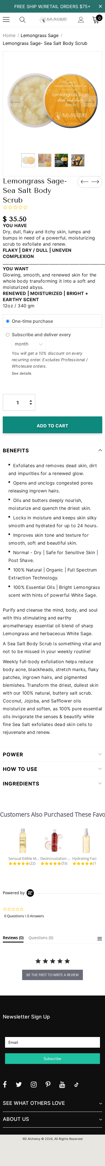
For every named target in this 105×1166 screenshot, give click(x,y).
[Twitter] (19, 1084)
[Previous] (15, 101)
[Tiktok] (76, 1084)
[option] (52, 101)
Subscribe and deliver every (42, 334)
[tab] (13, 939)
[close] (100, 6)
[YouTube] (62, 1084)
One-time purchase (32, 321)
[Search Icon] (28, 19)
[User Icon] (81, 20)
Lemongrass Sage (40, 35)
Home (9, 35)
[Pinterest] (48, 1084)
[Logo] (53, 19)
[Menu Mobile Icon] (6, 19)
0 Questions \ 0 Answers (24, 915)
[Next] (89, 101)
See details (21, 373)
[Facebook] (5, 1084)
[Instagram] (34, 1084)
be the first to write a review (52, 975)
